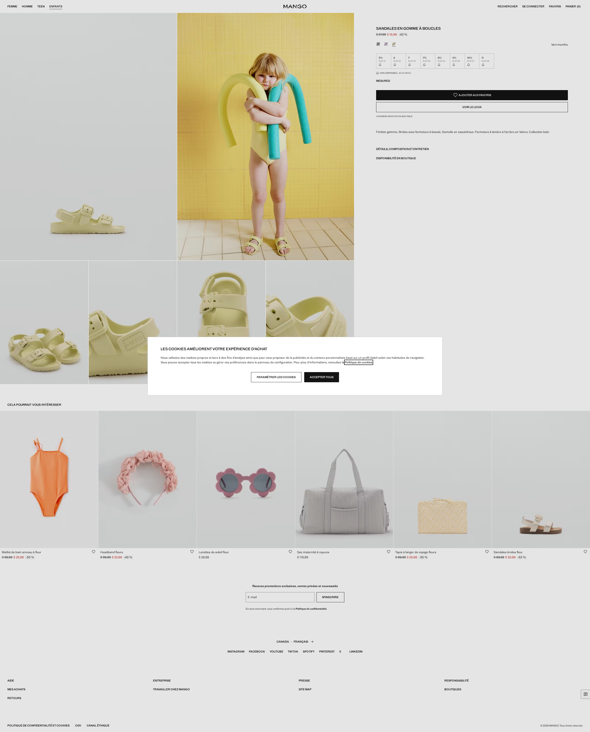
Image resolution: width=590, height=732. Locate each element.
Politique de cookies (358, 362)
